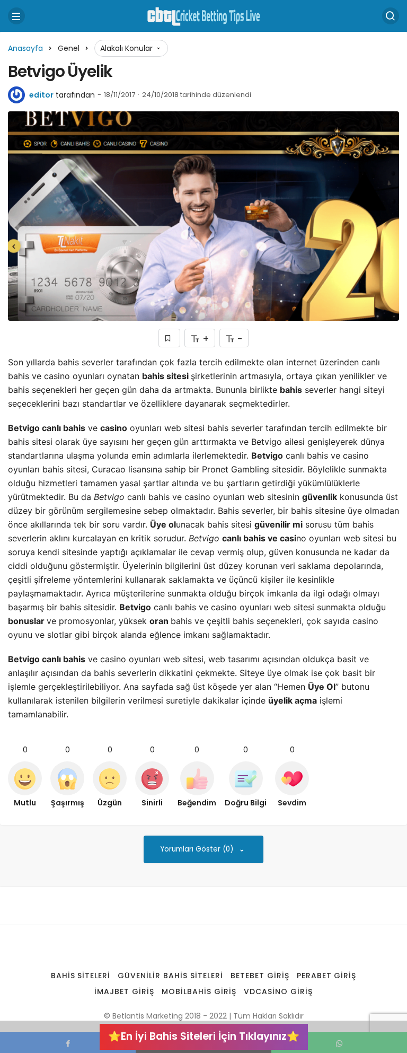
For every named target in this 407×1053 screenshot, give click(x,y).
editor (41, 95)
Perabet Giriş (327, 975)
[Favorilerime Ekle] (169, 338)
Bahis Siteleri (81, 975)
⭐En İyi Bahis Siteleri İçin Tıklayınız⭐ (203, 1036)
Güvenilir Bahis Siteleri (170, 975)
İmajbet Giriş (124, 991)
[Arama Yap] (390, 15)
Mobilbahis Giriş (199, 991)
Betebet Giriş (260, 975)
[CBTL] (203, 15)
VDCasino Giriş (278, 991)
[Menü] (16, 15)
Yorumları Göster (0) (198, 849)
